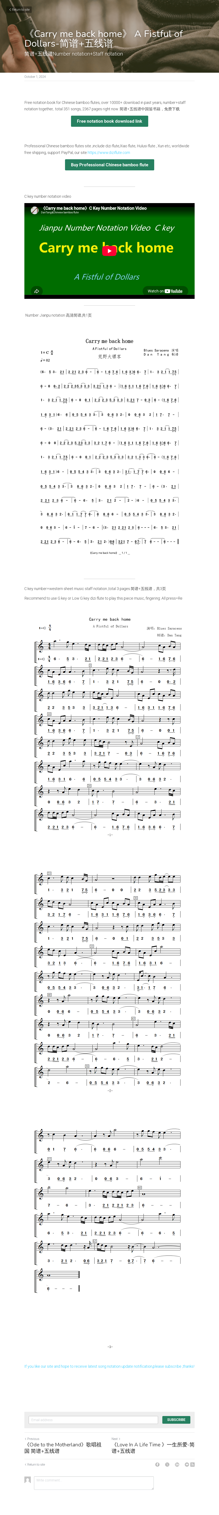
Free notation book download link (109, 121)
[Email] (187, 1464)
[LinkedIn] (177, 1464)
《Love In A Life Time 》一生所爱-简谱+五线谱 (153, 1447)
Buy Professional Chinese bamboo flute (109, 164)
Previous (33, 1439)
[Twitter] (167, 1464)
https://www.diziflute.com (109, 152)
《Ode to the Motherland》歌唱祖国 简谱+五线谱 (63, 1447)
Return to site (21, 9)
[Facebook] (157, 1464)
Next (115, 1439)
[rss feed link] (192, 1464)
